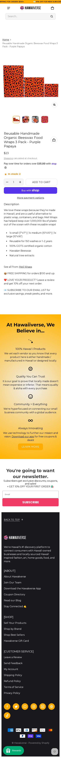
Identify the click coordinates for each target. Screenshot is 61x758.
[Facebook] (7, 706)
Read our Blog (12, 600)
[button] (30, 16)
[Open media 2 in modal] (30, 80)
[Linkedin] (42, 706)
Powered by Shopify (38, 743)
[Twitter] (16, 706)
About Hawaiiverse (15, 576)
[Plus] (20, 182)
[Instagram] (33, 706)
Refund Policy (12, 681)
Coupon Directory (14, 594)
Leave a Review (13, 657)
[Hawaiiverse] (30, 8)
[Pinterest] (51, 706)
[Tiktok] (7, 715)
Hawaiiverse (20, 743)
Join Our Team (12, 582)
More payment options (30, 197)
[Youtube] (25, 706)
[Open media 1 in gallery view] (16, 119)
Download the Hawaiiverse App (22, 588)
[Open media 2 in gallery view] (25, 119)
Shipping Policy (13, 675)
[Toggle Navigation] (8, 8)
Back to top (12, 519)
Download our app (23, 436)
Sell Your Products (15, 623)
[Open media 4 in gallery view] (44, 119)
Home (5, 39)
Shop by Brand (12, 629)
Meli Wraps (25, 266)
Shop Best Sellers (14, 634)
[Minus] (7, 182)
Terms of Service (13, 687)
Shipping (8, 158)
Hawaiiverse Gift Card (16, 640)
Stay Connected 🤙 (15, 606)
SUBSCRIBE (30, 502)
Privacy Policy (12, 693)
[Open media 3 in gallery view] (35, 119)
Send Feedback (13, 663)
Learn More (30, 446)
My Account (11, 669)
